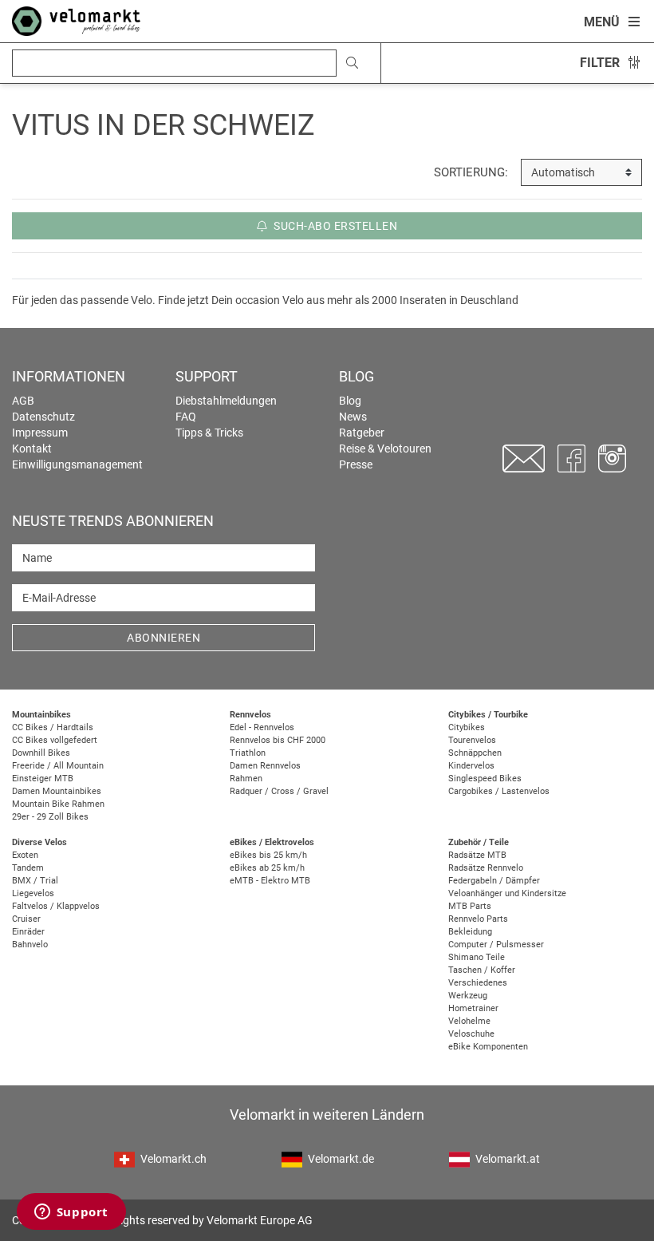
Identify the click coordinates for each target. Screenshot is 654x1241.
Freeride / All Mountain (58, 766)
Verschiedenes (477, 983)
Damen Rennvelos (265, 766)
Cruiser (26, 919)
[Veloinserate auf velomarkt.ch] (76, 20)
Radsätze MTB (477, 855)
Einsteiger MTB (42, 778)
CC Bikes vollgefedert (54, 740)
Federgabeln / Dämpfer (494, 880)
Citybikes (466, 727)
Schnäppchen (475, 753)
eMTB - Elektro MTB (270, 880)
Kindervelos (471, 766)
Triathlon (248, 753)
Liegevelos (33, 893)
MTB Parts (469, 906)
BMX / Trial (35, 880)
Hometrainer (473, 1008)
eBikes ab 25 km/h (267, 868)
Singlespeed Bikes (485, 778)
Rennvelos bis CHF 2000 (277, 740)
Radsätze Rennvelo (485, 868)
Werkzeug (467, 995)
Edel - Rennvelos (262, 727)
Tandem (28, 868)
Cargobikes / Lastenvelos (499, 791)
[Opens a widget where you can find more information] (71, 1213)
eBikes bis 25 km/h (268, 855)
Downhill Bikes (41, 753)
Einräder (28, 932)
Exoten (25, 855)
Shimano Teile (476, 957)
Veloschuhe (471, 1034)
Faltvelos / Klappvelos (56, 906)
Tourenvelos (472, 740)
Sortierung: (471, 172)
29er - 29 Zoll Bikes (50, 817)
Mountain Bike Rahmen (58, 804)
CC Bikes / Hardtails (52, 727)
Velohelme (469, 1021)
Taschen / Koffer (481, 970)
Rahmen (246, 778)
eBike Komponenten (488, 1046)
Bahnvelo (30, 944)
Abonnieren (163, 637)
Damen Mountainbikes (56, 791)
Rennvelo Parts (478, 919)
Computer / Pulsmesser (496, 944)
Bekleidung (470, 932)
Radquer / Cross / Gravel (279, 791)
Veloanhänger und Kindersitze (507, 893)
